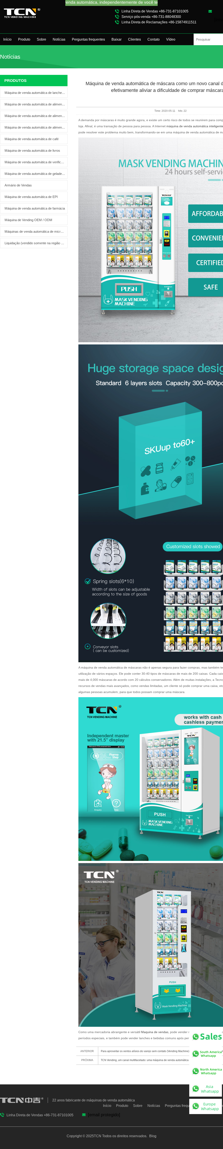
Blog (152, 1136)
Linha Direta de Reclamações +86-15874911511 (159, 22)
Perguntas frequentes (88, 39)
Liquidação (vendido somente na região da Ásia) (35, 243)
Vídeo (170, 39)
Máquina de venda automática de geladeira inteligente (35, 173)
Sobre (41, 39)
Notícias (59, 39)
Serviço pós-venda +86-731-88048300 (151, 17)
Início (7, 39)
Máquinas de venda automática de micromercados (35, 231)
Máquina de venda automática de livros (32, 150)
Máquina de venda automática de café (32, 139)
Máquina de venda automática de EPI (31, 197)
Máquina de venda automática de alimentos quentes (35, 127)
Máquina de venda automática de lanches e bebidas (35, 93)
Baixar (117, 39)
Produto (24, 39)
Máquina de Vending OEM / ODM (28, 220)
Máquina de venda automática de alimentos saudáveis (35, 104)
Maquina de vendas (154, 1032)
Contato (153, 39)
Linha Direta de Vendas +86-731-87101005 (155, 11)
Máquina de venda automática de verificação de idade (35, 162)
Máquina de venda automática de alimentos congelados (35, 116)
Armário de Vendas (18, 185)
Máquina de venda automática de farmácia (35, 208)
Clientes (134, 39)
